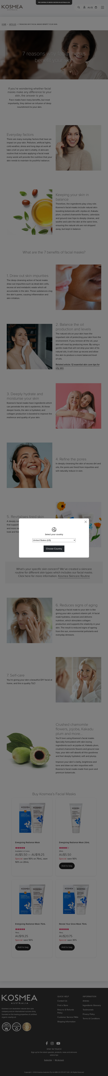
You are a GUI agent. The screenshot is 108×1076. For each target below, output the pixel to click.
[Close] (85, 522)
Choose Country (54, 548)
